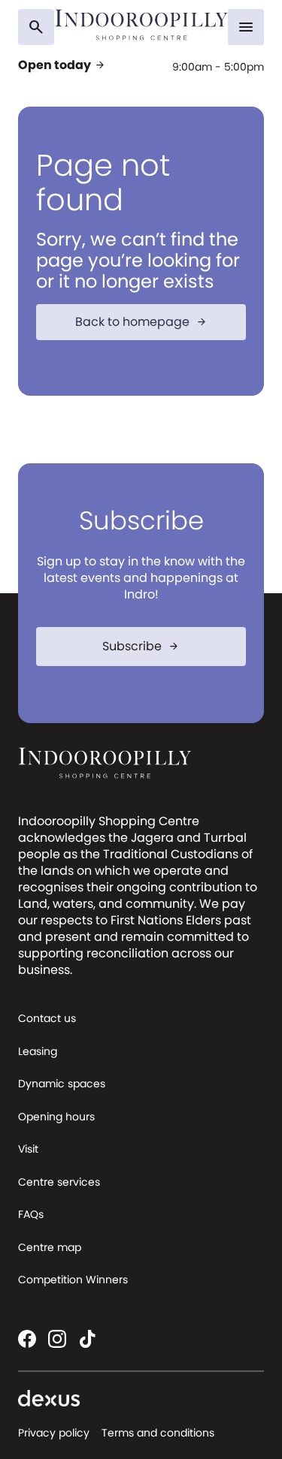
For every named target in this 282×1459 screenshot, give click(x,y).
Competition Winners (73, 1279)
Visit (28, 1148)
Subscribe (141, 646)
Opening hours (56, 1116)
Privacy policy (53, 1432)
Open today (62, 65)
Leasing (37, 1051)
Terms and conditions (158, 1432)
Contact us (47, 1018)
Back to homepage (141, 321)
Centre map (49, 1247)
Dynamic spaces (61, 1083)
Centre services (59, 1181)
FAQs (31, 1214)
